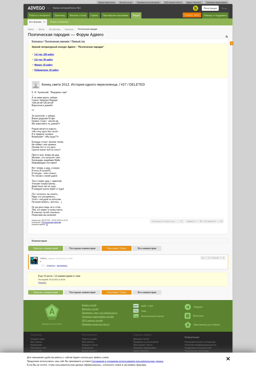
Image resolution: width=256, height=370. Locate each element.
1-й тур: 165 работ (44, 54)
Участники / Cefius (116, 248)
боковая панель (231, 43)
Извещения (36, 345)
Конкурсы (37, 41)
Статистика (36, 351)
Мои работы (88, 342)
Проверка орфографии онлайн (98, 316)
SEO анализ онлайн (92, 320)
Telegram (198, 307)
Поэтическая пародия (57, 41)
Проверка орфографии (216, 2)
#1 (43, 266)
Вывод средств (89, 351)
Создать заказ (191, 15)
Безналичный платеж (152, 316)
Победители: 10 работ (46, 70)
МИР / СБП (147, 306)
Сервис (94, 15)
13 (47, 224)
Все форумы (35, 22)
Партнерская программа (197, 351)
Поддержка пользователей (198, 348)
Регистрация (210, 8)
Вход (224, 8)
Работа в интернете (39, 15)
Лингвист (141, 351)
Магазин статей (78, 15)
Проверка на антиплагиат (148, 2)
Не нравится (210, 221)
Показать (42, 283)
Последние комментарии (82, 248)
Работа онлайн (89, 339)
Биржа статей (89, 305)
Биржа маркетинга (107, 2)
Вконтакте (198, 316)
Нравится (191, 221)
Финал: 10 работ (43, 64)
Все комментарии (147, 248)
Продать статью (90, 345)
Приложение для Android (206, 324)
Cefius (43, 258)
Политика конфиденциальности (200, 345)
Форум (136, 15)
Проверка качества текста (95, 324)
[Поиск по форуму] (226, 36)
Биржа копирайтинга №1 (67, 7)
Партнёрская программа (115, 15)
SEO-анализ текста (173, 2)
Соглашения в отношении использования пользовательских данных (127, 361)
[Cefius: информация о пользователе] (34, 260)
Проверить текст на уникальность (100, 313)
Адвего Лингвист (194, 2)
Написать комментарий (45, 248)
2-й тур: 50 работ (43, 59)
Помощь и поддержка (215, 15)
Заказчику (60, 15)
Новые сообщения (59, 22)
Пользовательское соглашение (200, 342)
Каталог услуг (126, 2)
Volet (143, 311)
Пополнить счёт (38, 348)
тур (78, 41)
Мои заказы (36, 342)
